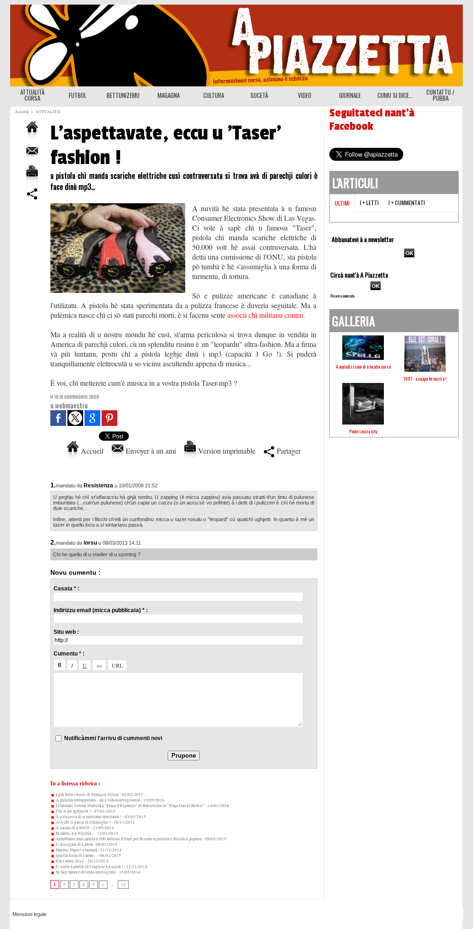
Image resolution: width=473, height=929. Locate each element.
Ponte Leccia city (363, 431)
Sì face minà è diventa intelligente (85, 872)
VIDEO (304, 95)
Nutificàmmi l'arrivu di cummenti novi (113, 738)
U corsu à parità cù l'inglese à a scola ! (89, 866)
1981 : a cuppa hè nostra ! (425, 378)
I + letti (369, 202)
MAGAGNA (169, 95)
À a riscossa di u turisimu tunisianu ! (88, 817)
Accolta (22, 112)
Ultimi (342, 203)
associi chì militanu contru (265, 315)
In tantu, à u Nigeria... (74, 833)
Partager (287, 450)
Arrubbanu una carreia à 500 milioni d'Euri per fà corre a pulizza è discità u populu (128, 839)
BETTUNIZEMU (123, 95)
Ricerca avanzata (342, 295)
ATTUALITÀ (48, 112)
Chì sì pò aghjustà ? (73, 811)
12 (123, 884)
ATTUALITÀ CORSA (32, 95)
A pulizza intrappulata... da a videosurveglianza (97, 800)
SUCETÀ (259, 95)
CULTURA (213, 95)
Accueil (91, 450)
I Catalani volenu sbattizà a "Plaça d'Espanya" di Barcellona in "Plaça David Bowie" (130, 805)
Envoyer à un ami (149, 450)
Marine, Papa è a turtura (76, 850)
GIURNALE (350, 95)
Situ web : (66, 632)
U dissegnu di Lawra (74, 844)
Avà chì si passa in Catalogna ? (82, 822)
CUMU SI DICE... (395, 95)
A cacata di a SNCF (72, 828)
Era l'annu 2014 (69, 861)
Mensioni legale (29, 914)
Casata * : (66, 588)
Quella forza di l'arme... (76, 855)
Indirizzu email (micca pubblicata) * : (101, 610)
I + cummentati (406, 202)
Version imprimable (225, 450)
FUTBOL (77, 95)
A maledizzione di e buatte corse (363, 366)
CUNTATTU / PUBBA (440, 95)
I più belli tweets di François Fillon (87, 794)
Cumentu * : (69, 653)
